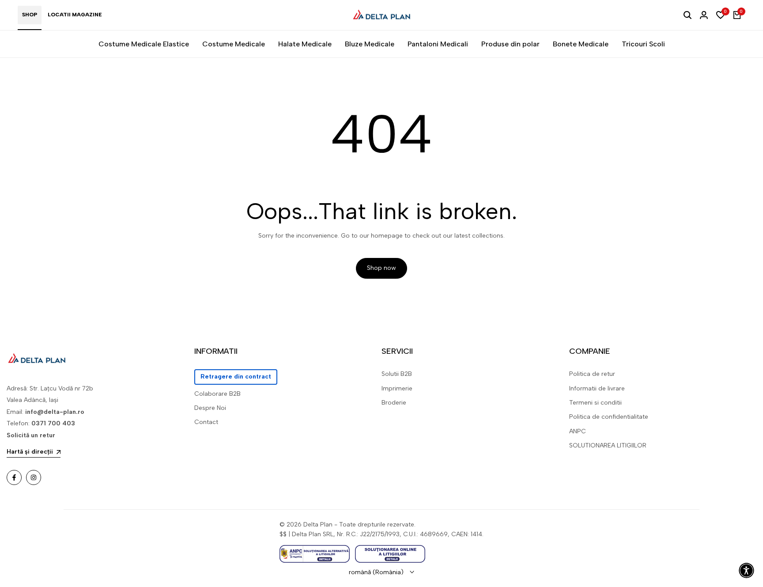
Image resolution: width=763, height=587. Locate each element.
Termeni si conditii (595, 402)
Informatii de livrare (597, 388)
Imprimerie (397, 388)
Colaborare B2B (217, 394)
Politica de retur (592, 374)
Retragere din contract (235, 376)
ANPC (577, 431)
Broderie (394, 402)
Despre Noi (210, 408)
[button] (746, 570)
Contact (206, 422)
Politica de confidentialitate (608, 416)
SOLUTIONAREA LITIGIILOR (607, 445)
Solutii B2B (397, 374)
